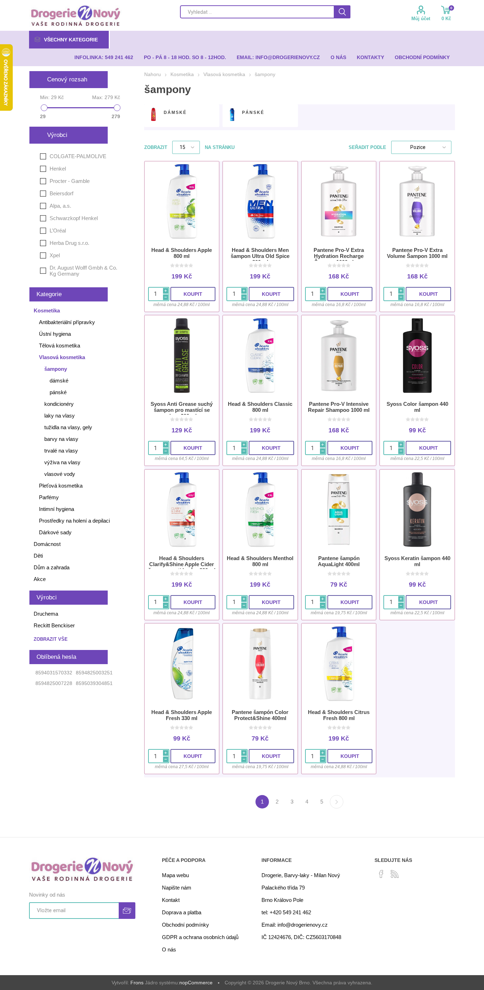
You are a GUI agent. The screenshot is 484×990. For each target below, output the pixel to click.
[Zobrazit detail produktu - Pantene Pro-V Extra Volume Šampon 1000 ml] (417, 201)
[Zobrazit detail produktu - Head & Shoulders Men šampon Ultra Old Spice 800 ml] (260, 201)
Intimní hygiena (56, 509)
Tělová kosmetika (59, 346)
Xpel (55, 255)
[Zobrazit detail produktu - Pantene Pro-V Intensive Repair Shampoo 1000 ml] (339, 355)
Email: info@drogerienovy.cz (294, 925)
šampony (55, 369)
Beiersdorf (61, 193)
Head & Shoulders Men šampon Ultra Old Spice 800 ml (260, 256)
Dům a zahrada (51, 567)
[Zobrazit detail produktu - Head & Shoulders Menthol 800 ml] (260, 509)
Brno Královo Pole (282, 900)
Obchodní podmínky (185, 925)
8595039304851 (94, 683)
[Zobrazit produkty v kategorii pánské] (232, 114)
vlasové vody (59, 474)
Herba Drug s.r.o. (69, 243)
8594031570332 (53, 672)
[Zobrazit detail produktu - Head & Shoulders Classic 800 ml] (260, 355)
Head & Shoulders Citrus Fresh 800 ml (339, 715)
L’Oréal (58, 231)
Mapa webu (175, 875)
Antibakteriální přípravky (67, 322)
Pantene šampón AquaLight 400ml (339, 561)
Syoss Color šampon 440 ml (417, 407)
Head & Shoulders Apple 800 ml (181, 253)
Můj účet (420, 18)
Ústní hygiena (55, 334)
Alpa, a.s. (60, 206)
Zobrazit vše (51, 639)
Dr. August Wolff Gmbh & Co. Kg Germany (83, 271)
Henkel (58, 169)
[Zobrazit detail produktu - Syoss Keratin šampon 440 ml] (417, 509)
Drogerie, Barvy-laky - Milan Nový (300, 875)
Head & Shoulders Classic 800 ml (260, 407)
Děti (38, 556)
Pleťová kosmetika (61, 486)
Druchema (46, 614)
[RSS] (394, 874)
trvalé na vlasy (61, 451)
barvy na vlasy (61, 439)
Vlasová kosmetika (62, 357)
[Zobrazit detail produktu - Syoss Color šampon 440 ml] (417, 355)
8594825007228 (53, 683)
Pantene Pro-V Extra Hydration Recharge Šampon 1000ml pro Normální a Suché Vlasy (338, 259)
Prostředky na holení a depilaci (74, 521)
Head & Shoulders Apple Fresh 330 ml (181, 715)
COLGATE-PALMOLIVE (78, 156)
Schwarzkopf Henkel (74, 218)
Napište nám (176, 888)
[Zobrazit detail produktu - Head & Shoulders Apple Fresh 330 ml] (182, 663)
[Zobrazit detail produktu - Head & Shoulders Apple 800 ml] (182, 201)
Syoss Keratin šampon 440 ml (417, 561)
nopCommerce (196, 982)
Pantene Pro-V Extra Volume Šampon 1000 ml (417, 253)
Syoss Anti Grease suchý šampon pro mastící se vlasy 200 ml (182, 410)
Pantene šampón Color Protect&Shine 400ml (260, 715)
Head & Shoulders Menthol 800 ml (260, 561)
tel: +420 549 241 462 (286, 912)
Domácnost (47, 544)
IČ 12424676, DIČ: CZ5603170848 (301, 937)
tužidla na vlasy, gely (68, 427)
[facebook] (381, 874)
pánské (253, 112)
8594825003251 (94, 672)
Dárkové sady (55, 532)
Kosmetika (47, 310)
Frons (136, 982)
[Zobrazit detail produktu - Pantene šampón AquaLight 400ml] (339, 509)
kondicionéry (59, 404)
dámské (175, 112)
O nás (169, 949)
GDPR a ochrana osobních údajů (200, 937)
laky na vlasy (59, 416)
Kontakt (171, 900)
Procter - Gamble (70, 181)
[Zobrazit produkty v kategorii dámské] (153, 114)
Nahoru (152, 74)
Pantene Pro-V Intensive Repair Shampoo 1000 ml (339, 407)
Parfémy (49, 497)
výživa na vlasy (62, 462)
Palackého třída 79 (283, 888)
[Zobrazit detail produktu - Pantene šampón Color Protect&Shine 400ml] (260, 663)
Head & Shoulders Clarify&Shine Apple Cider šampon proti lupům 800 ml (181, 564)
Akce (40, 579)
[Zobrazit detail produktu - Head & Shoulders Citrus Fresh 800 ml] (339, 663)
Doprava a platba (181, 912)
